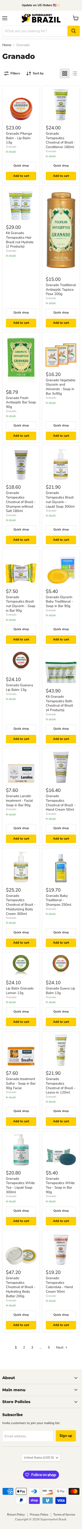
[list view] (75, 73)
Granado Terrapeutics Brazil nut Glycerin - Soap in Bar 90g (20, 604)
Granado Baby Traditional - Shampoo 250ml (58, 900)
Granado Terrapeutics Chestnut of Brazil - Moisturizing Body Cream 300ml (20, 904)
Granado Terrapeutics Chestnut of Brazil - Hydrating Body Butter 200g (20, 1287)
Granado (11, 147)
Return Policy (16, 1515)
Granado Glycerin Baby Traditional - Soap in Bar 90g (59, 601)
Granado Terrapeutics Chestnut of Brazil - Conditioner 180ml (60, 140)
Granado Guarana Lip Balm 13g (19, 687)
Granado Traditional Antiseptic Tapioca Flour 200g (61, 289)
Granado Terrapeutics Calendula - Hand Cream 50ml (59, 1285)
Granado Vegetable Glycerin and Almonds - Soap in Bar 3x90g (60, 387)
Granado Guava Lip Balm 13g (60, 990)
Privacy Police (39, 1515)
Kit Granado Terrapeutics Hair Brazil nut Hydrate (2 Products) (19, 240)
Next (60, 1347)
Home (6, 45)
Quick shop (21, 166)
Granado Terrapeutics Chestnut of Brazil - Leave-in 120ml (60, 1086)
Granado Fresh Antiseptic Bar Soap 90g (21, 402)
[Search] (73, 31)
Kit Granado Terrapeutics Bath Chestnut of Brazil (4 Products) (59, 703)
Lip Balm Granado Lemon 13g (19, 990)
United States (39, 1458)
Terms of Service (64, 1515)
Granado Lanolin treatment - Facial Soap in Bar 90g (19, 800)
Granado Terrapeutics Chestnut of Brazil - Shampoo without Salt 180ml (20, 502)
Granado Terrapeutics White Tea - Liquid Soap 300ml (20, 1185)
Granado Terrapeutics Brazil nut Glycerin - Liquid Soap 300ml (60, 500)
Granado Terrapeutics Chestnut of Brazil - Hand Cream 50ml (60, 803)
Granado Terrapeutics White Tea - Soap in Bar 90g (60, 1185)
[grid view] (65, 73)
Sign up (65, 1435)
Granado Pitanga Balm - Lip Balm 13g (19, 138)
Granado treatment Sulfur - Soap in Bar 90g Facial (21, 1083)
